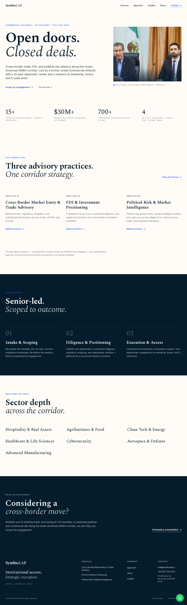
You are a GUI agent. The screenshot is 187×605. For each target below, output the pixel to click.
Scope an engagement (19, 87)
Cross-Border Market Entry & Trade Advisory (98, 568)
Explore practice (14, 229)
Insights (151, 5)
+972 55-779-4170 (166, 571)
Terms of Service (175, 598)
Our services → (45, 87)
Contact (176, 5)
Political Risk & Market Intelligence (97, 579)
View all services (172, 177)
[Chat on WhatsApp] (180, 598)
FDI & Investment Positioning (94, 575)
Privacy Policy (157, 598)
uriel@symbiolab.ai (166, 567)
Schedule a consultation (167, 529)
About (163, 5)
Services (124, 5)
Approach (138, 5)
